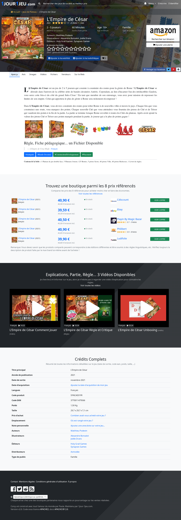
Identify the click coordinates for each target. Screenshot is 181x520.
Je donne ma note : (55, 45)
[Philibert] (114, 231)
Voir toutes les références (91, 193)
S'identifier (173, 3)
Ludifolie (122, 238)
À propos (72, 481)
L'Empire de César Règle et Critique (88, 330)
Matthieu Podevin (64, 35)
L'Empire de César (67, 19)
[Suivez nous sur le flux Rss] (31, 490)
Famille (127, 27)
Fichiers (54, 74)
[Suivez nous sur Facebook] (13, 490)
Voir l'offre (159, 200)
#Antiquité (30, 154)
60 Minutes (78, 27)
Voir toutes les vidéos (90, 285)
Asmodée (75, 451)
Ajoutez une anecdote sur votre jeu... (88, 425)
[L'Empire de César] (22, 39)
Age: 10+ (102, 27)
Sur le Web (79, 74)
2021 (49, 23)
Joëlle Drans (85, 38)
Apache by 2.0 (61, 509)
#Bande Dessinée (44, 154)
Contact (14, 481)
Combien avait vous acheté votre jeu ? (88, 415)
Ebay (120, 209)
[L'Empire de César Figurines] (101, 129)
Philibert (122, 228)
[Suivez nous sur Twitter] (19, 490)
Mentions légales (27, 481)
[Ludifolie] (114, 240)
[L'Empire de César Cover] (34, 129)
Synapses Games (82, 41)
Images (32, 74)
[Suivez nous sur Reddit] (25, 490)
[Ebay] (114, 211)
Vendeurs (66, 74)
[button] (145, 3)
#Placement (86, 154)
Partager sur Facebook (155, 69)
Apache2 (44, 509)
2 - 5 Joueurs (54, 27)
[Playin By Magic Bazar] (114, 221)
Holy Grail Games (65, 41)
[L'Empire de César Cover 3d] (56, 129)
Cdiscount (123, 199)
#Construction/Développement (66, 154)
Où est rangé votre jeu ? (82, 420)
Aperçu (14, 74)
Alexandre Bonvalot (70, 38)
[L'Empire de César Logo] (147, 129)
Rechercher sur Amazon (163, 39)
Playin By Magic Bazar (129, 219)
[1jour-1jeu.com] (18, 4)
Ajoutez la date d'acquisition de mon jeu (89, 385)
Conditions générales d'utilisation (51, 481)
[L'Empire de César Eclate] (79, 129)
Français (54, 148)
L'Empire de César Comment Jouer (33, 330)
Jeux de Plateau (30, 11)
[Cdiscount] (114, 201)
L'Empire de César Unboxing (137, 330)
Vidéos (43, 74)
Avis (23, 74)
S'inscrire (162, 3)
